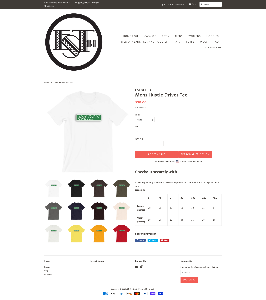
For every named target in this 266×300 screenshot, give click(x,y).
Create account (177, 4)
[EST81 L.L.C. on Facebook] (136, 267)
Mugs (204, 41)
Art (165, 36)
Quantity (139, 138)
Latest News (97, 261)
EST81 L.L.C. (132, 289)
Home (46, 83)
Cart (194, 4)
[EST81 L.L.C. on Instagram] (141, 267)
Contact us (213, 47)
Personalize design (195, 154)
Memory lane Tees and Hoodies (144, 41)
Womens (194, 36)
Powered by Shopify (146, 289)
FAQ (216, 41)
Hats (177, 41)
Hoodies (212, 36)
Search (47, 267)
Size (137, 126)
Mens (179, 36)
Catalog (150, 36)
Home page (131, 36)
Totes (190, 41)
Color (137, 114)
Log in (163, 4)
